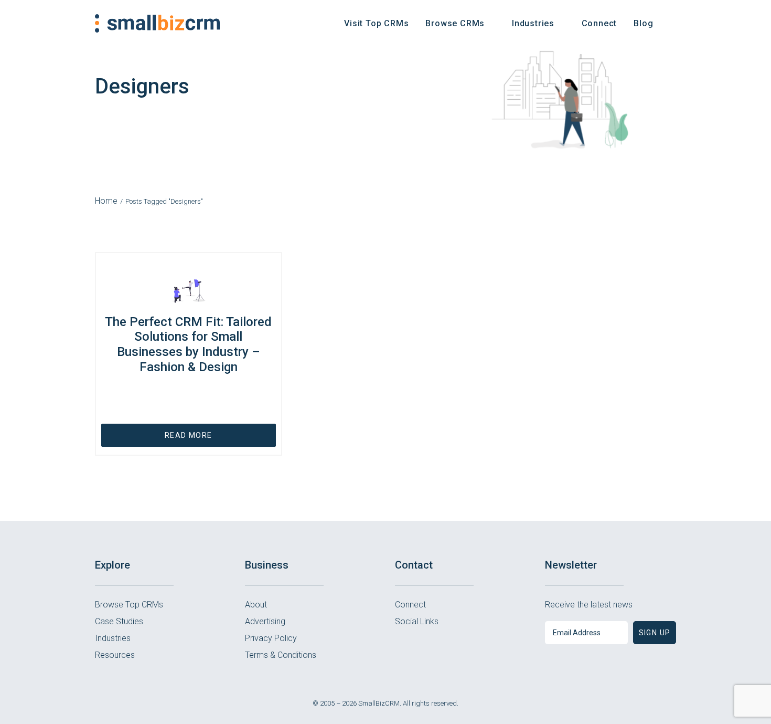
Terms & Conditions (280, 655)
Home (106, 201)
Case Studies (119, 621)
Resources (115, 655)
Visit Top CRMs (376, 23)
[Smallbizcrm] (157, 23)
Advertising (265, 621)
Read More (188, 435)
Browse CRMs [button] (455, 23)
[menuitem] (376, 23)
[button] (671, 23)
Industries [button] (533, 23)
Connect (599, 23)
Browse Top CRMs (129, 605)
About (256, 605)
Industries (113, 638)
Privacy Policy (271, 638)
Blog (643, 23)
